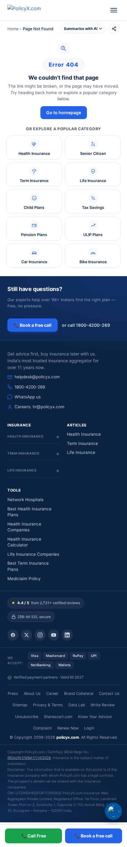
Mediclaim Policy (24, 578)
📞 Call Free (33, 835)
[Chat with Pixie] (113, 811)
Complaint (42, 728)
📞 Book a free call (32, 325)
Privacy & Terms (48, 705)
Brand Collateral (78, 693)
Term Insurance (82, 443)
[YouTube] (53, 635)
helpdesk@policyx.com (37, 376)
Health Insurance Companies (24, 527)
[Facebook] (12, 635)
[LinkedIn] (67, 635)
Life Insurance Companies (33, 554)
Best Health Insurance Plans (29, 511)
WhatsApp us (27, 396)
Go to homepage (63, 112)
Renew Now (68, 728)
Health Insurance (84, 434)
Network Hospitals (25, 499)
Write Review (103, 705)
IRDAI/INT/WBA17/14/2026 (29, 758)
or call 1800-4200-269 (86, 325)
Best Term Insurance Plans (28, 566)
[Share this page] (114, 29)
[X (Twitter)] (26, 635)
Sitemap (19, 705)
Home (13, 28)
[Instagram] (40, 635)
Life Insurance (81, 452)
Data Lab (76, 705)
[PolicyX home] (29, 10)
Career (52, 693)
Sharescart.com (58, 716)
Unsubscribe (26, 716)
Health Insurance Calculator (24, 542)
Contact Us (109, 693)
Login (89, 728)
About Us (32, 693)
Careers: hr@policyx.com (39, 406)
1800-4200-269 (29, 386)
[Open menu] (114, 10)
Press (13, 693)
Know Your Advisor (95, 716)
